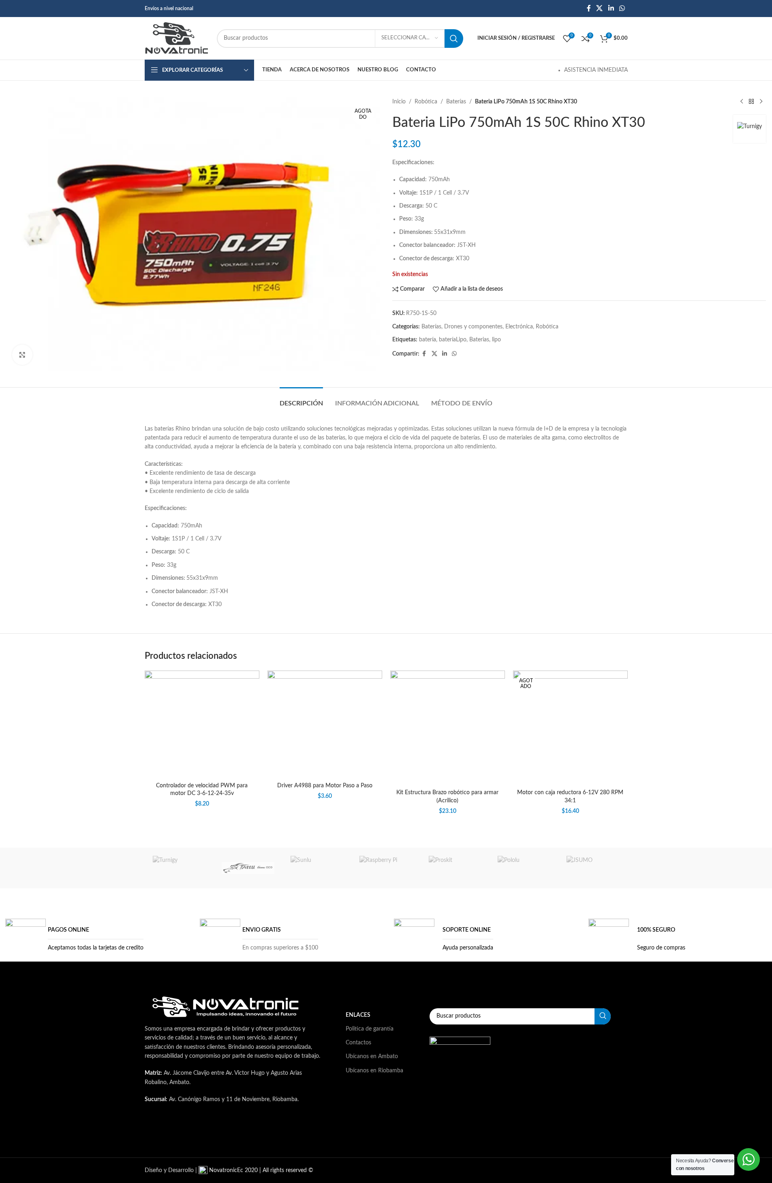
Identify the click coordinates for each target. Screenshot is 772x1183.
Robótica (426, 102)
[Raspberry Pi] (385, 868)
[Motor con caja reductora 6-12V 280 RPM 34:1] (570, 728)
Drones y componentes (473, 327)
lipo (496, 340)
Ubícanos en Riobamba (374, 1071)
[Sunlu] (316, 868)
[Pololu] (524, 868)
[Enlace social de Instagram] (245, 1133)
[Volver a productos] (751, 102)
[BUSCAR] (454, 38)
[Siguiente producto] (761, 102)
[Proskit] (455, 868)
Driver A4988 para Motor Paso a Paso (324, 786)
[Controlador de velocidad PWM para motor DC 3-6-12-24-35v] (202, 724)
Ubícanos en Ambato (372, 1056)
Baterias (479, 340)
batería (427, 340)
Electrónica (519, 327)
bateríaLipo (452, 340)
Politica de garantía (369, 1029)
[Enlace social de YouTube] (265, 1133)
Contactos (358, 1043)
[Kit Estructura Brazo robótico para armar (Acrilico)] (447, 728)
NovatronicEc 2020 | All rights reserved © (260, 1170)
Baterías (456, 102)
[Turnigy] (179, 868)
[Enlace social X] (599, 8)
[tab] (301, 399)
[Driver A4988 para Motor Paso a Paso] (324, 724)
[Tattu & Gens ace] (248, 868)
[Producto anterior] (741, 102)
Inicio (399, 102)
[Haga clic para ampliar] (22, 355)
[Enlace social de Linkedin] (610, 8)
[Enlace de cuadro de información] (74, 939)
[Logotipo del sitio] (177, 38)
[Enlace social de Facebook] (589, 8)
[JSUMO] (592, 868)
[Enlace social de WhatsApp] (621, 8)
